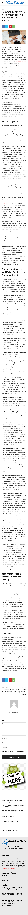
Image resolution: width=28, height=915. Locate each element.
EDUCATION (4, 905)
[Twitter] (6, 26)
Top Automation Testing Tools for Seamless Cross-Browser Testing (8, 691)
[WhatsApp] (13, 26)
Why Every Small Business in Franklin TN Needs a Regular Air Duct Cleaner (13, 815)
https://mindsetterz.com (14, 712)
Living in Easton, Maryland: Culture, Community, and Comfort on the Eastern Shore (13, 820)
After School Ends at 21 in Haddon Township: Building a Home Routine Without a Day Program (13, 811)
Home (3, 6)
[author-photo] (14, 708)
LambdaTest (5, 203)
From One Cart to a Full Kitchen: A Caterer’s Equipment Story (12, 801)
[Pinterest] (10, 26)
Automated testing (21, 61)
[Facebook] (3, 26)
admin (4, 23)
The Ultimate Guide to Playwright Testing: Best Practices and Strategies (20, 692)
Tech (7, 6)
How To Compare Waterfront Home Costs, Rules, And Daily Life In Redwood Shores (13, 806)
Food (3, 890)
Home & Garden (5, 898)
